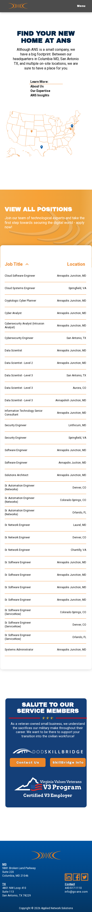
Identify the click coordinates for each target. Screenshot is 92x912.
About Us (37, 86)
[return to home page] (18, 6)
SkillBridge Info (68, 762)
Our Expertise (40, 91)
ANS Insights (39, 95)
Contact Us (27, 762)
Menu (81, 6)
